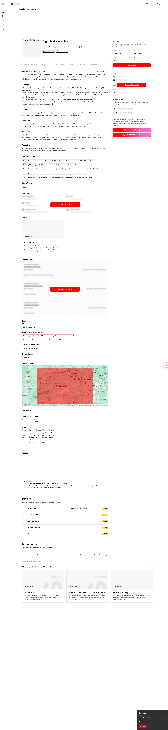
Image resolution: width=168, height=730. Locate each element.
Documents (94, 65)
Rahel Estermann (34, 534)
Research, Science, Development (33, 332)
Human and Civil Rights (30, 348)
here (147, 722)
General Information (29, 65)
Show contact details (65, 204)
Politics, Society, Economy (30, 344)
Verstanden (143, 726)
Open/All (26, 357)
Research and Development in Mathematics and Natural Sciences (44, 340)
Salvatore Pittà (33, 509)
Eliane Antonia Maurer (36, 515)
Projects (45, 65)
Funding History (58, 65)
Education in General (30, 327)
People (82, 65)
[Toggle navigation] (3, 726)
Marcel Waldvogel (35, 522)
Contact (72, 65)
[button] (152, 4)
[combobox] (29, 4)
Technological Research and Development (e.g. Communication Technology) (48, 336)
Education (25, 324)
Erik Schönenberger (35, 528)
